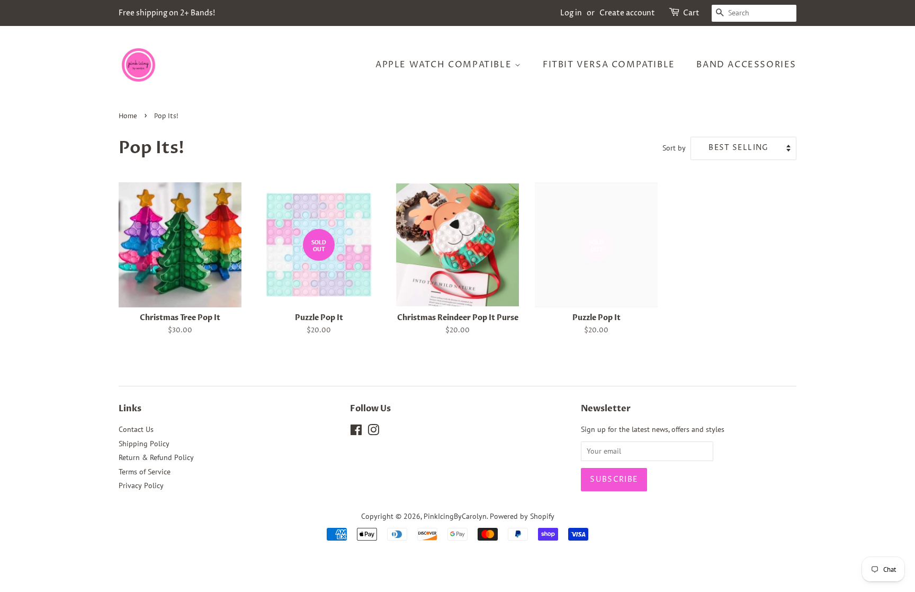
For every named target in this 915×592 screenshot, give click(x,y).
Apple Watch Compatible (445, 64)
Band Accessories (746, 64)
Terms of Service (145, 471)
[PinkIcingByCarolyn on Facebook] (356, 432)
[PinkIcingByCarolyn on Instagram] (373, 432)
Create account (627, 13)
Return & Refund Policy (156, 457)
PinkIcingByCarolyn (455, 516)
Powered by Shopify (522, 516)
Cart (691, 13)
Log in (571, 13)
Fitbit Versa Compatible (609, 64)
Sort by (674, 148)
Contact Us (136, 429)
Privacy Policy (141, 485)
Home (128, 116)
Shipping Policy (144, 443)
